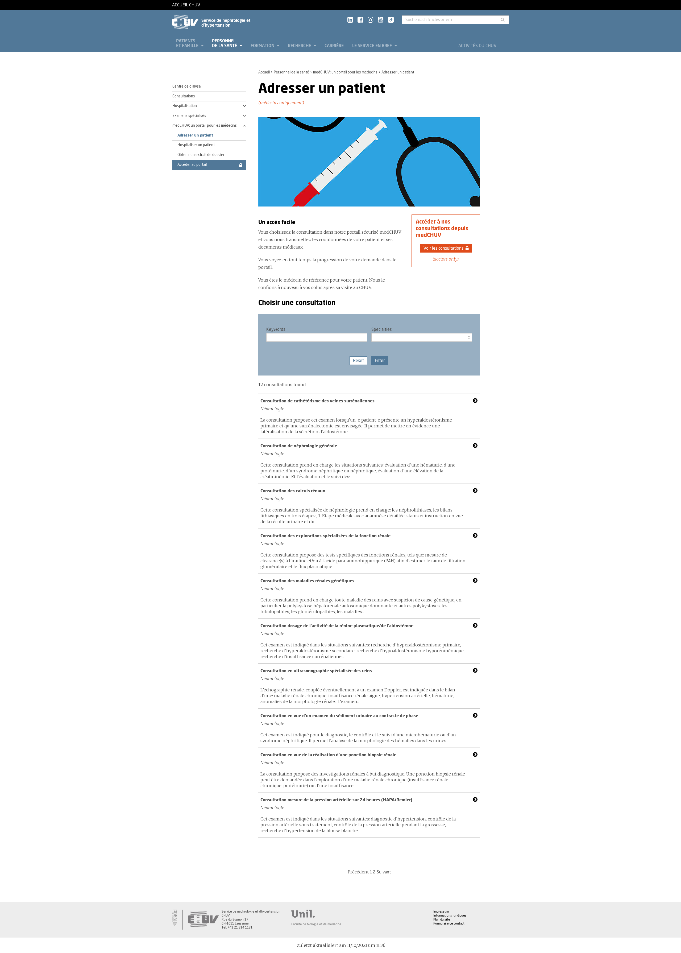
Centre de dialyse (186, 86)
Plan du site (441, 919)
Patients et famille (188, 43)
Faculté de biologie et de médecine (316, 924)
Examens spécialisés (189, 116)
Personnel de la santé (225, 43)
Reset (358, 360)
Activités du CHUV (477, 46)
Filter (380, 360)
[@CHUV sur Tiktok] (389, 20)
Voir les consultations (443, 248)
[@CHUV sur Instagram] (370, 20)
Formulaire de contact (448, 923)
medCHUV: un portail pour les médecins (345, 72)
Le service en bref (372, 46)
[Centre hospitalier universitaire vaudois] (203, 920)
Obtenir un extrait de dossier (201, 155)
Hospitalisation (184, 106)
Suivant (384, 872)
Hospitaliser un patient (196, 145)
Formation (263, 46)
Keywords (275, 329)
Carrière (334, 46)
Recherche (300, 46)
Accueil (264, 72)
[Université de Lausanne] (316, 914)
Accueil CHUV (186, 5)
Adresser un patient (195, 135)
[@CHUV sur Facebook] (360, 20)
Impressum (441, 911)
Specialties (381, 329)
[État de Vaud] (174, 918)
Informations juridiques (450, 915)
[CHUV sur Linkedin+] (350, 20)
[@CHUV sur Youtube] (380, 20)
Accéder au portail (192, 165)
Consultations (183, 96)
